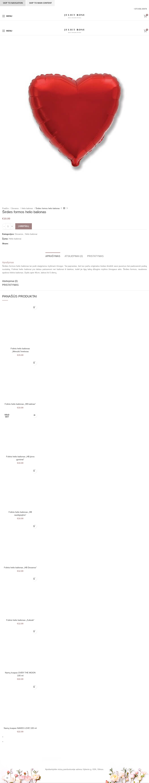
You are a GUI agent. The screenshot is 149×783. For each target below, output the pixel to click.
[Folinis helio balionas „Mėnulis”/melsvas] (20, 324)
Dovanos (15, 208)
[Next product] (67, 208)
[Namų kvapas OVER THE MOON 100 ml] (20, 648)
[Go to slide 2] (76, 741)
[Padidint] (7, 778)
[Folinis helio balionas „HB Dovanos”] (20, 543)
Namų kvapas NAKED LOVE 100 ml (20, 728)
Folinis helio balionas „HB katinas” (20, 404)
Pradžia (5, 208)
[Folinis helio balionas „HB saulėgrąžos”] (20, 488)
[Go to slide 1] (76, 736)
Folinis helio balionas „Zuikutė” (20, 620)
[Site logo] (74, 16)
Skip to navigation (13, 3)
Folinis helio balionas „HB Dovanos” (20, 567)
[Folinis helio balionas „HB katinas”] (20, 380)
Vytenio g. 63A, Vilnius (93, 769)
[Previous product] (61, 208)
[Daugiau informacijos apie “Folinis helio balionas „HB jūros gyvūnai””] (34, 415)
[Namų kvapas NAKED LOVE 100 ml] (20, 704)
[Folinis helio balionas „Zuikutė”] (20, 596)
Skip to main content (40, 3)
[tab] (52, 255)
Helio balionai (27, 208)
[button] (34, 307)
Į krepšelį (23, 226)
